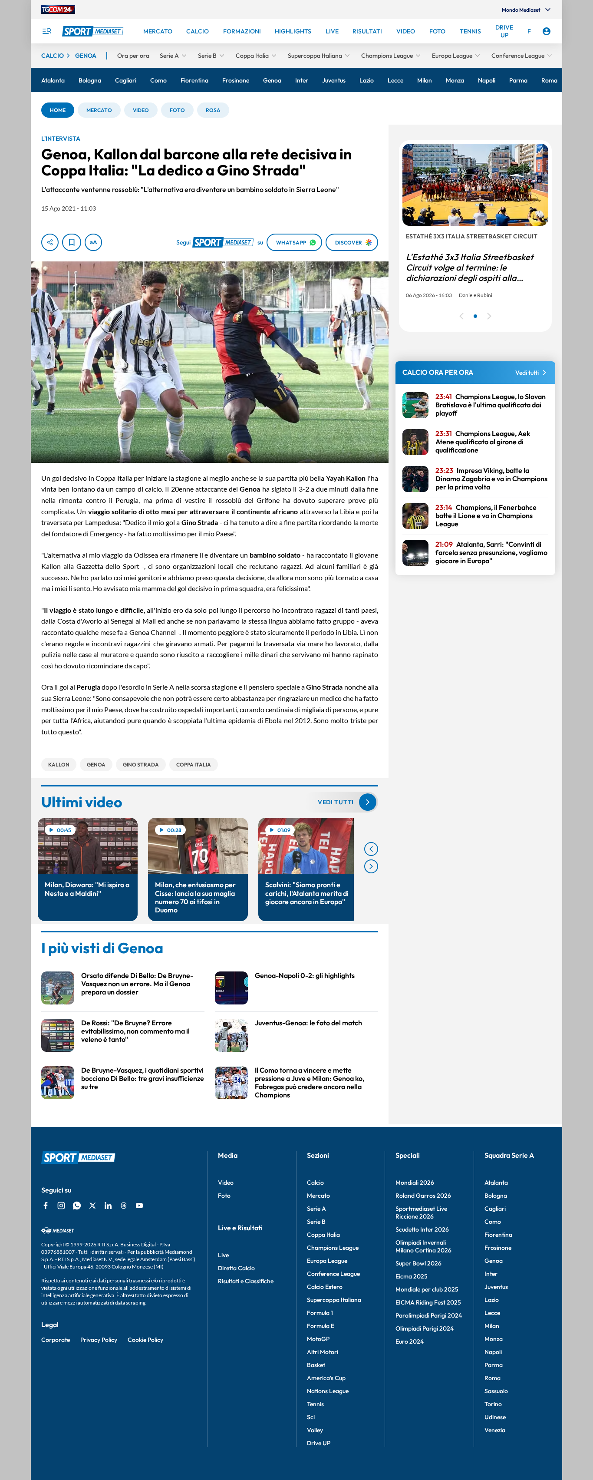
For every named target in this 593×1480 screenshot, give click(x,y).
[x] (92, 1205)
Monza (493, 1339)
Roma (492, 1378)
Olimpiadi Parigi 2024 (424, 1328)
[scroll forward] (371, 866)
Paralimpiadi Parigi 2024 (428, 1315)
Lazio (491, 1300)
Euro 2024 (409, 1341)
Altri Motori (322, 1352)
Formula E (320, 1326)
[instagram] (61, 1205)
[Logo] (93, 31)
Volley (315, 1430)
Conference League (333, 1274)
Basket (316, 1365)
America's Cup (326, 1378)
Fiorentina (498, 1235)
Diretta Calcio (236, 1268)
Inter (490, 1274)
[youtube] (139, 1205)
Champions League (333, 1248)
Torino (493, 1404)
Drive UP (318, 1443)
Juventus (496, 1287)
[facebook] (45, 1205)
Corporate (55, 1340)
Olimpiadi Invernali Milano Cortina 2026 (423, 1246)
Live (223, 1255)
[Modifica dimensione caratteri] (93, 242)
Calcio (315, 1182)
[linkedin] (108, 1205)
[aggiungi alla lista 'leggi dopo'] (71, 242)
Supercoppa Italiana (334, 1300)
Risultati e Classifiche (245, 1281)
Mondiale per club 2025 (426, 1289)
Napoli (493, 1352)
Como (492, 1222)
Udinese (495, 1417)
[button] (57, 110)
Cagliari (495, 1208)
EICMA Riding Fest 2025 (428, 1302)
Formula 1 (320, 1313)
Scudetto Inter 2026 (422, 1229)
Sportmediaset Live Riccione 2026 (421, 1212)
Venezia (494, 1430)
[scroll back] (371, 849)
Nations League (328, 1391)
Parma (493, 1365)
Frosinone (497, 1248)
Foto (224, 1195)
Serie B (316, 1222)
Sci (311, 1417)
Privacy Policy (98, 1340)
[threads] (123, 1205)
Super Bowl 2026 (418, 1263)
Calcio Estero (325, 1287)
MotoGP (318, 1339)
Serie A (316, 1208)
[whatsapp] (76, 1205)
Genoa (493, 1261)
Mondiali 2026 (414, 1182)
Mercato (318, 1195)
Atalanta (496, 1182)
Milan (491, 1326)
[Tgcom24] (58, 9)
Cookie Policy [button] (145, 1340)
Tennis (315, 1404)
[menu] (46, 31)
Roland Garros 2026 (423, 1195)
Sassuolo (496, 1391)
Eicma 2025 (411, 1276)
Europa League (327, 1261)
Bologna (495, 1195)
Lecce (492, 1313)
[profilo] (546, 31)
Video (226, 1182)
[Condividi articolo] (50, 242)
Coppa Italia (323, 1235)
